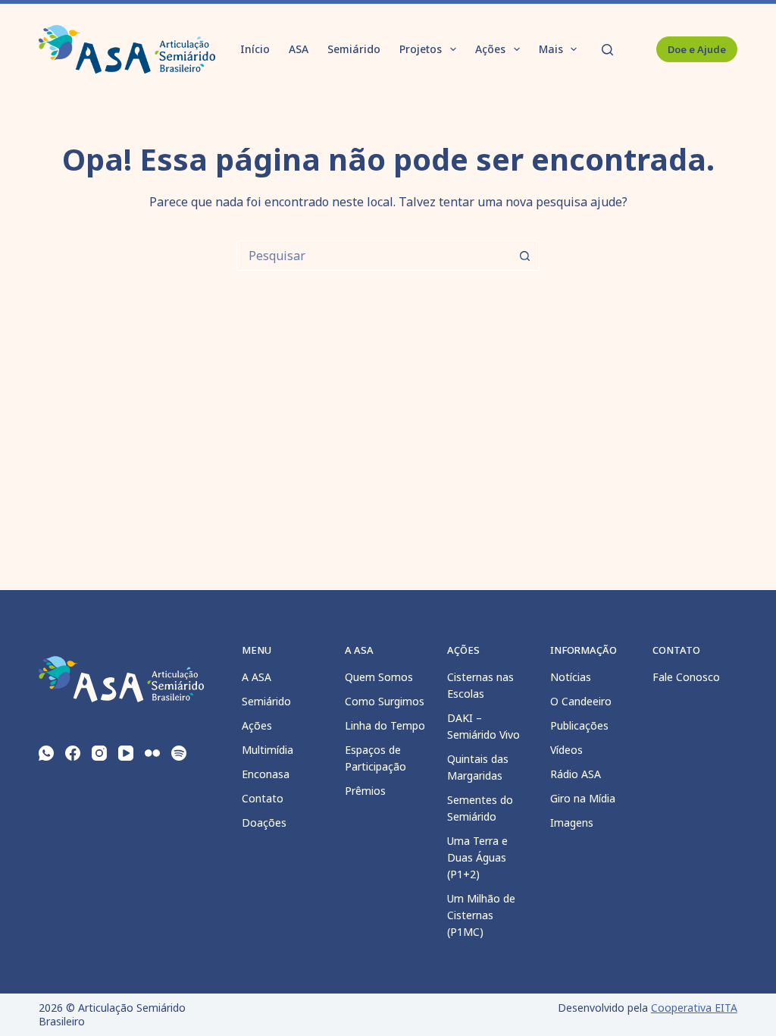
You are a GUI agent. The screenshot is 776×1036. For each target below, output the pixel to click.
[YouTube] (125, 753)
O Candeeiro (581, 701)
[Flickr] (152, 753)
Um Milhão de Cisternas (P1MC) (481, 915)
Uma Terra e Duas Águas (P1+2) (477, 857)
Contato (262, 798)
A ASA (256, 677)
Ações (490, 49)
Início (255, 49)
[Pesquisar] (607, 49)
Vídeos (566, 749)
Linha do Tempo (385, 725)
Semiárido (353, 49)
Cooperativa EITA (694, 1007)
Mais (551, 49)
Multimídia (267, 749)
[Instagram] (99, 753)
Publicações (579, 725)
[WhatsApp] (46, 753)
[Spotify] (178, 753)
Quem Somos (379, 677)
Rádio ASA (575, 774)
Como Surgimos (384, 701)
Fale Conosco (686, 677)
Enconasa (265, 774)
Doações (264, 822)
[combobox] (373, 255)
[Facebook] (72, 753)
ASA (298, 49)
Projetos (420, 49)
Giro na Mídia (582, 798)
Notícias (570, 677)
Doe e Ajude (697, 49)
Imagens (571, 822)
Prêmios (365, 790)
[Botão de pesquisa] (524, 255)
